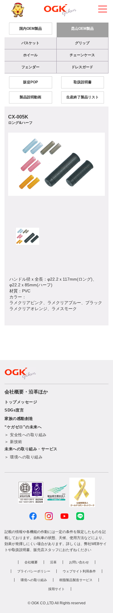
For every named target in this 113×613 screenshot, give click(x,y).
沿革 (53, 562)
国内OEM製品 (30, 28)
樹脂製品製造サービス (76, 580)
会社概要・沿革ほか (26, 391)
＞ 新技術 (13, 442)
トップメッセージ (21, 402)
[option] (56, 164)
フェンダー (30, 67)
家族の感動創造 (19, 418)
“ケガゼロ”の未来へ (23, 427)
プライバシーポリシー (33, 571)
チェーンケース (82, 55)
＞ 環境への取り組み (23, 457)
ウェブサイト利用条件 (79, 571)
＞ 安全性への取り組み (26, 435)
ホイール (30, 55)
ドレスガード (82, 67)
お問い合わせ (79, 562)
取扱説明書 (83, 82)
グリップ (82, 43)
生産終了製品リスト (82, 97)
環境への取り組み (33, 580)
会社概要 (31, 562)
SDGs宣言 (14, 410)
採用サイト (56, 589)
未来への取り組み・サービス (31, 449)
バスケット (30, 43)
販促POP (30, 82)
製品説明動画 (30, 97)
